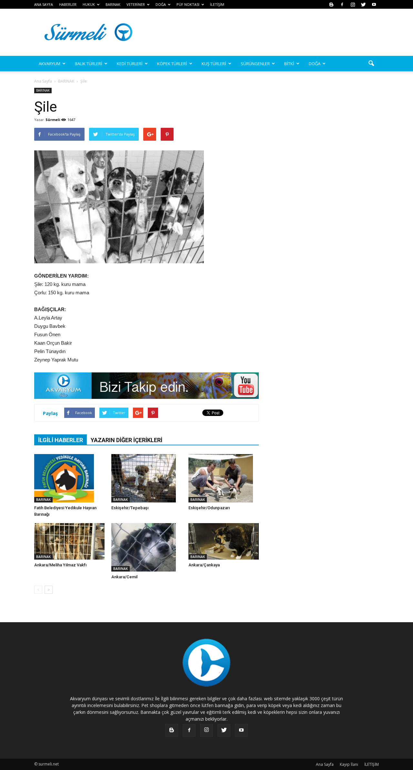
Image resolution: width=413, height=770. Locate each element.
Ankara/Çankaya (204, 564)
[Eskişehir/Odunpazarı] (223, 478)
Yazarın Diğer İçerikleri (126, 440)
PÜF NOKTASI (187, 4)
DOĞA (314, 63)
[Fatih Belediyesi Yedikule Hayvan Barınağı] (69, 478)
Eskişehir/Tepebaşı (129, 507)
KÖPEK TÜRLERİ (172, 63)
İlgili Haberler (60, 440)
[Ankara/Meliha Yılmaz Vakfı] (69, 541)
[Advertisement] (261, 32)
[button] (371, 63)
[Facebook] (342, 4)
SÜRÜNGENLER (255, 63)
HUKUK (89, 4)
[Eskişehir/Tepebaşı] (146, 478)
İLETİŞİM (217, 4)
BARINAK (113, 4)
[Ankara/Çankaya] (223, 541)
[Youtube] (374, 4)
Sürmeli (52, 119)
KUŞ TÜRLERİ (214, 63)
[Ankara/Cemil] (146, 547)
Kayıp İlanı (349, 764)
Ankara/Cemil (124, 576)
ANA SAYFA (43, 4)
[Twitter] (363, 4)
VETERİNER (135, 4)
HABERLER (67, 4)
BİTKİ (289, 63)
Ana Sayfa (43, 81)
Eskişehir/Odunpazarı (209, 507)
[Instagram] (353, 4)
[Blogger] (331, 4)
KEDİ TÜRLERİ (130, 63)
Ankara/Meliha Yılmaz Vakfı (60, 564)
